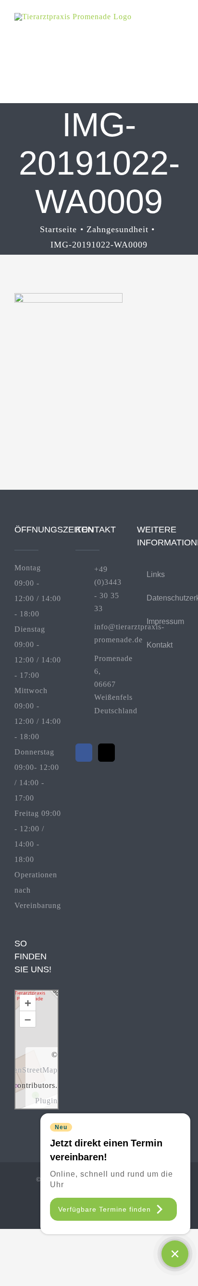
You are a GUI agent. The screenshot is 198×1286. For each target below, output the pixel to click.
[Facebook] (83, 752)
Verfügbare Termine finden (104, 1209)
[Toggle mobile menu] (179, 28)
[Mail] (106, 752)
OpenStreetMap (30, 1070)
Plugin (46, 1101)
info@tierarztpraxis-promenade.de (108, 633)
